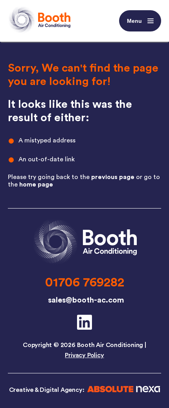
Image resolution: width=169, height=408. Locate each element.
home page (36, 184)
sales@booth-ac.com (86, 300)
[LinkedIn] (84, 322)
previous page (112, 177)
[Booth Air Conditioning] (84, 263)
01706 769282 (84, 282)
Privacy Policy (84, 355)
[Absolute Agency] (122, 390)
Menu (134, 21)
